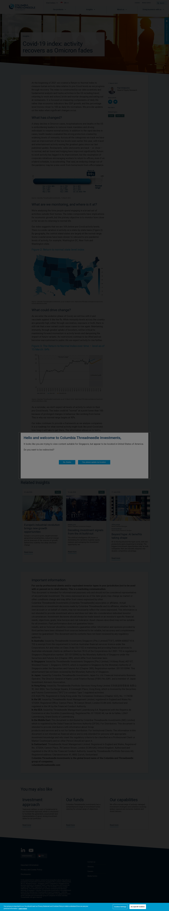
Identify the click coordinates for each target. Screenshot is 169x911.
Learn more (23, 908)
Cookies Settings (120, 907)
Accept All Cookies (138, 907)
